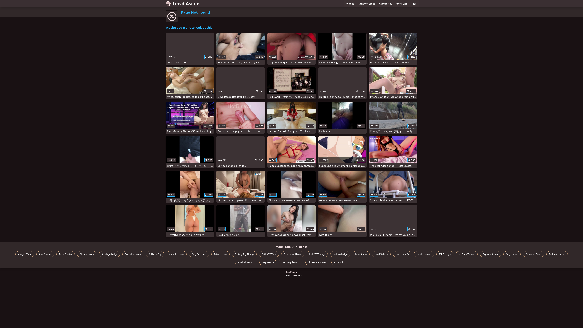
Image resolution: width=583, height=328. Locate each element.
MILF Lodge (445, 254)
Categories (385, 3)
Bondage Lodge (109, 254)
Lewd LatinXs (402, 254)
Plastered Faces (533, 254)
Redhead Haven (557, 254)
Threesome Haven (317, 262)
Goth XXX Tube (269, 254)
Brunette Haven (133, 254)
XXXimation (339, 262)
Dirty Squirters (199, 254)
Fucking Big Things (244, 254)
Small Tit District (246, 262)
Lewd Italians (381, 254)
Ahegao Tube (24, 254)
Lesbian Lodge (340, 254)
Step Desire (268, 262)
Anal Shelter (45, 254)
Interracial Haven (293, 254)
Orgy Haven (512, 254)
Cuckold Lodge (176, 254)
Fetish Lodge (220, 254)
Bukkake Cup (155, 254)
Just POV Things (317, 254)
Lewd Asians (186, 3)
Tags (414, 3)
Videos (350, 3)
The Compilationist (290, 262)
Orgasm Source (490, 254)
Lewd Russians (423, 254)
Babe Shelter (65, 254)
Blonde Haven (87, 254)
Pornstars (401, 3)
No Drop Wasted (466, 254)
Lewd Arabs (361, 254)
